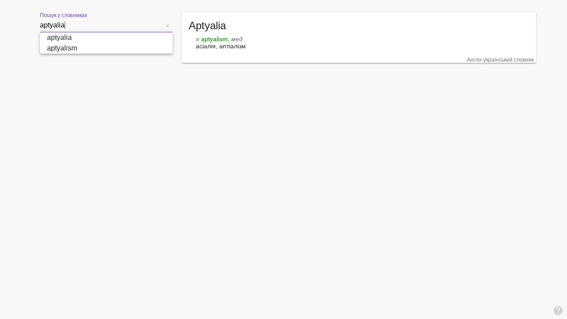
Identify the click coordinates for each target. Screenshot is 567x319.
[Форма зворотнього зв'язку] (558, 310)
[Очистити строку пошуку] (167, 25)
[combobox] (101, 25)
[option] (106, 37)
